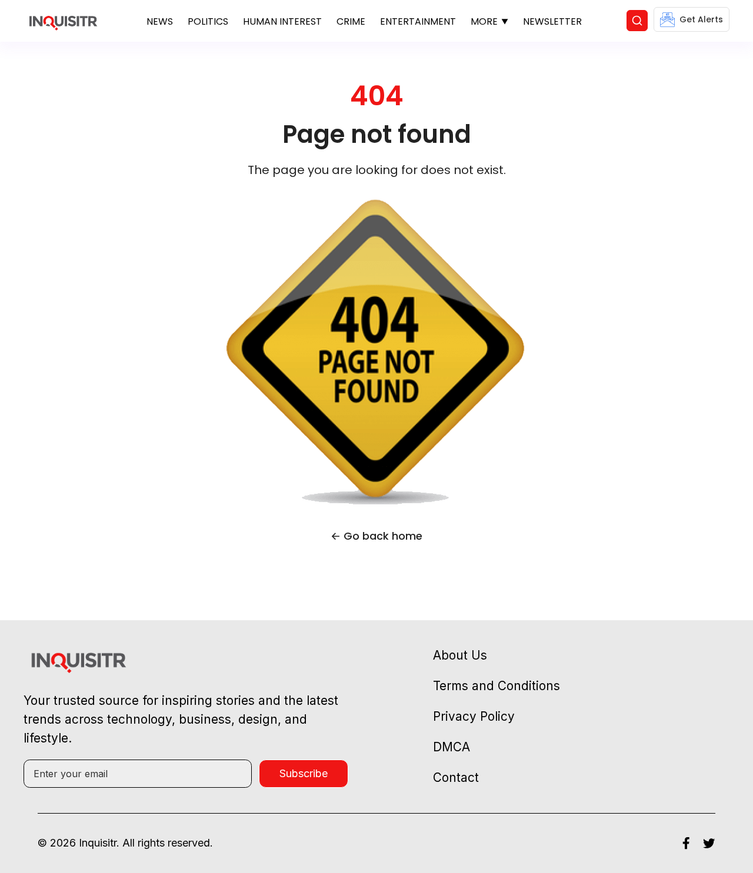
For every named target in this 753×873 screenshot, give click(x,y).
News (159, 21)
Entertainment (418, 21)
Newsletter (552, 21)
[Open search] (637, 20)
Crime (350, 21)
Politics (208, 21)
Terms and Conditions (496, 685)
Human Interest (282, 21)
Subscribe (303, 773)
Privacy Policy (474, 716)
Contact (456, 777)
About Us (460, 655)
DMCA (451, 747)
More (484, 21)
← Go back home (376, 536)
